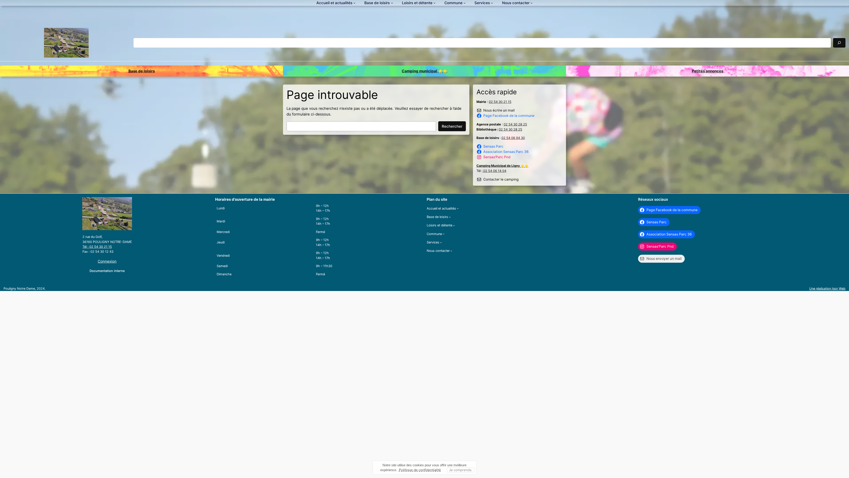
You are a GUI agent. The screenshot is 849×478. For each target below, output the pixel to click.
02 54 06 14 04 (494, 171)
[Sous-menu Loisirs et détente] (434, 3)
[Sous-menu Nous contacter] (531, 3)
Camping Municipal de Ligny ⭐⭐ (502, 166)
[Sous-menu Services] (492, 3)
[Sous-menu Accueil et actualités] (354, 3)
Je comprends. (460, 470)
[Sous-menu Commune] (464, 3)
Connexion (107, 261)
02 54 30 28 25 (515, 124)
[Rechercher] (839, 43)
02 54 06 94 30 (513, 138)
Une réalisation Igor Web (827, 288)
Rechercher (452, 126)
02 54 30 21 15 (500, 102)
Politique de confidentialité (420, 470)
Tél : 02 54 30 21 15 (97, 247)
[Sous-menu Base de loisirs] (392, 3)
